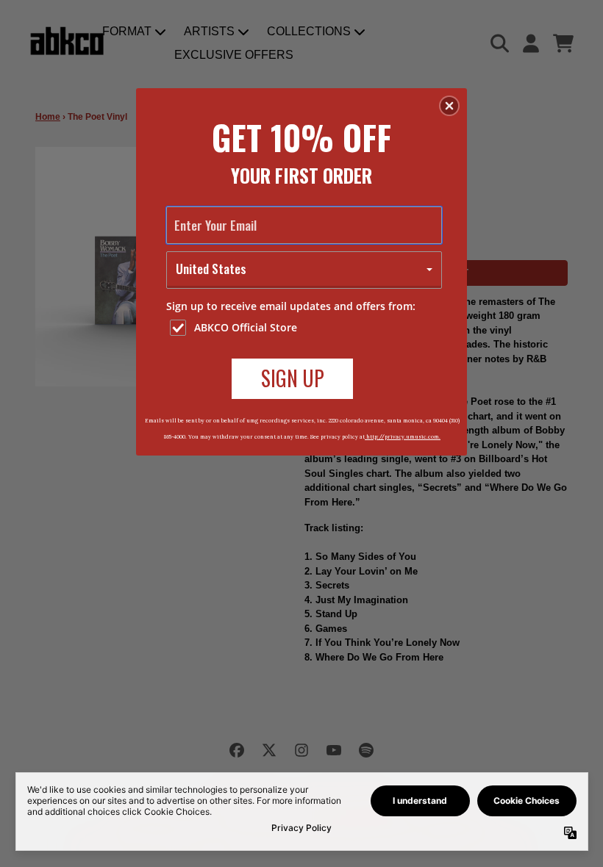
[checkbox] (306, 328)
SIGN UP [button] (292, 378)
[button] (449, 106)
